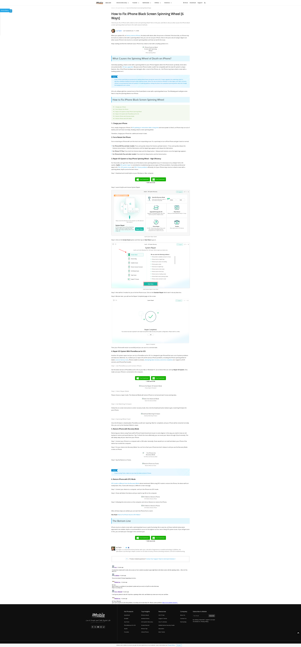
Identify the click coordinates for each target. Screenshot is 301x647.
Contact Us (183, 618)
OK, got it (179, 645)
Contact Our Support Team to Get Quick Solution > (161, 559)
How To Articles (163, 622)
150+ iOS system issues (124, 167)
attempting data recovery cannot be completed (159, 360)
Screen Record (145, 625)
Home (112, 8)
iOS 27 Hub (161, 615)
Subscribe (211, 615)
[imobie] (103, 3)
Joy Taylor (119, 31)
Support (200, 3)
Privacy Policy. (205, 621)
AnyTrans (126, 622)
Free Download (144, 179)
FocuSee (126, 632)
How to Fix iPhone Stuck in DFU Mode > (129, 515)
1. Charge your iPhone (120, 107)
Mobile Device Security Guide (166, 625)
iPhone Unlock (145, 615)
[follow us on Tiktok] (104, 627)
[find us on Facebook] (92, 627)
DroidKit (126, 618)
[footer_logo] (98, 618)
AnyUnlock (127, 615)
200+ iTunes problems (140, 167)
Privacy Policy (171, 645)
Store (186, 3)
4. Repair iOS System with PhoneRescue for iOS (126, 114)
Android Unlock (145, 618)
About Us (182, 615)
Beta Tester (162, 632)
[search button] (204, 3)
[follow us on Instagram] (101, 627)
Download (193, 3)
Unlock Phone (145, 632)
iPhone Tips (144, 628)
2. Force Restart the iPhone (121, 109)
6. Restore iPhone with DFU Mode (123, 118)
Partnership (183, 622)
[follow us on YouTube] (98, 627)
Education (161, 628)
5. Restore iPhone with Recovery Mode (124, 116)
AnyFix (126, 628)
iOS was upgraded (127, 67)
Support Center (163, 618)
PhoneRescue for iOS (130, 625)
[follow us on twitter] (95, 627)
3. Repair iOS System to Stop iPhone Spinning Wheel (128, 111)
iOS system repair (125, 165)
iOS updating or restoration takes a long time (145, 127)
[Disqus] (150, 584)
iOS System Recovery (120, 8)
